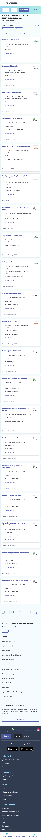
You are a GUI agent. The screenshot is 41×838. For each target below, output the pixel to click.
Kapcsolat (5, 779)
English (26, 736)
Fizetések (5, 826)
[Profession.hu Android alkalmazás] (26, 749)
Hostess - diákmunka (10, 438)
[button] (8, 28)
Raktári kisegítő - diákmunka (13, 495)
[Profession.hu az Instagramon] (38, 730)
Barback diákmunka (10, 66)
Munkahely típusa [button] (8, 683)
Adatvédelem (6, 795)
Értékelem (20, 719)
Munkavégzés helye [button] (8, 641)
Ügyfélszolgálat (7, 776)
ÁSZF (3, 788)
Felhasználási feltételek (10, 792)
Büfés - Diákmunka (10, 321)
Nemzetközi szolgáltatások (11, 767)
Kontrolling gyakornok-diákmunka (16, 146)
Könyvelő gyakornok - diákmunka (15, 580)
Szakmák (4, 822)
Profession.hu (12, 3)
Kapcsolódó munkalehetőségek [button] (13, 692)
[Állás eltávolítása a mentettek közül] (37, 58)
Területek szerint (7, 808)
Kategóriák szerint (8, 819)
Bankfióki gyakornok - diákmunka (15, 553)
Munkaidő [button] (5, 687)
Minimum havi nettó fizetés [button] (11, 655)
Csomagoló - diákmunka (12, 118)
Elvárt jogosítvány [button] (8, 678)
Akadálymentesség (8, 799)
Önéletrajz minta (7, 829)
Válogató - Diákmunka (11, 262)
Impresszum (6, 763)
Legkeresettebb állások (10, 812)
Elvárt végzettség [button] (8, 674)
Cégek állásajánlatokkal (10, 815)
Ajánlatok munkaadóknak (11, 760)
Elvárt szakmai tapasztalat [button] (11, 669)
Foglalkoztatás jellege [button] (9, 646)
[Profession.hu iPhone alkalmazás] (12, 749)
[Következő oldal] (37, 613)
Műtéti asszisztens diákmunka (14, 378)
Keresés (24, 10)
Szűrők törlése (34, 25)
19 (31, 612)
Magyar (18, 736)
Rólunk (6, 736)
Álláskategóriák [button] (7, 696)
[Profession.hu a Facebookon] (23, 730)
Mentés (5, 631)
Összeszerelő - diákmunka (12, 293)
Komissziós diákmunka (11, 92)
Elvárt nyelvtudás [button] (8, 659)
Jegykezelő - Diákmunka (12, 236)
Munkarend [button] (6, 650)
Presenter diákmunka (11, 40)
